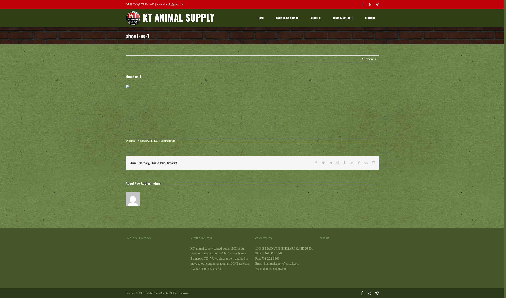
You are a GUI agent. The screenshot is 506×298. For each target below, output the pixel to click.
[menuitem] (263, 18)
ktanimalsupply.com (274, 268)
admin (132, 140)
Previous (370, 59)
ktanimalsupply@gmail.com (170, 4)
